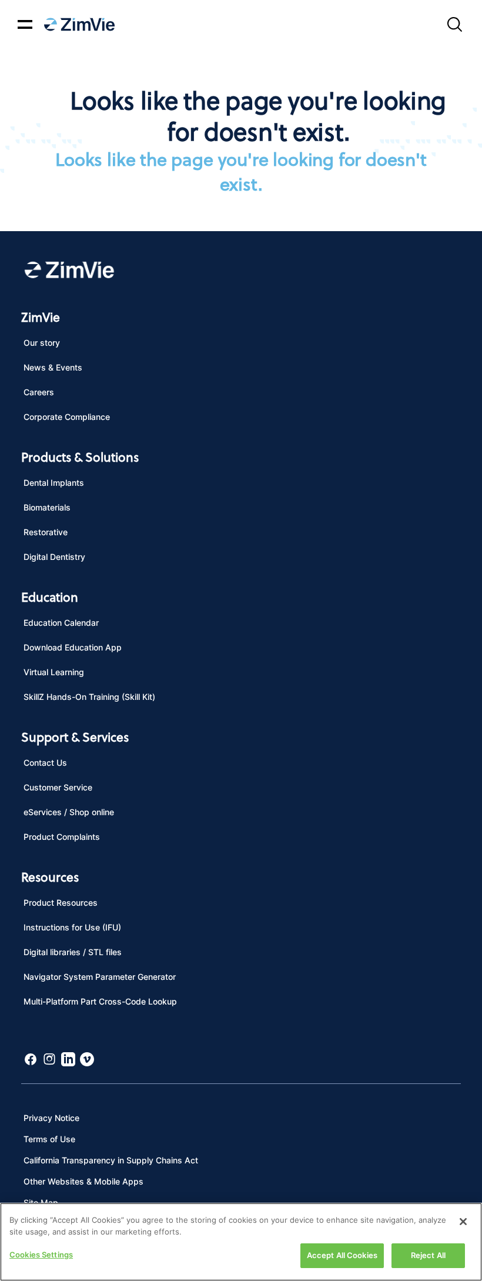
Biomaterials (47, 507)
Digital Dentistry (54, 557)
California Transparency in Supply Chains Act (111, 1160)
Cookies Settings (41, 1254)
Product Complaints (62, 837)
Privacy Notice (51, 1118)
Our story (42, 343)
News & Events (53, 367)
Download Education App (73, 647)
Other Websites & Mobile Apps (83, 1181)
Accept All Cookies (342, 1255)
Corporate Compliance (67, 417)
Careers (39, 392)
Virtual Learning (54, 672)
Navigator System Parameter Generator (100, 977)
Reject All (428, 1255)
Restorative (46, 532)
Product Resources (61, 903)
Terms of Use (49, 1139)
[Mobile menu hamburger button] (25, 24)
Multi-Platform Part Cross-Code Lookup (100, 1001)
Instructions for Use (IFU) (72, 927)
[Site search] (454, 24)
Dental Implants (54, 483)
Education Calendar (61, 623)
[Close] (463, 1222)
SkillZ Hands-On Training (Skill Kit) (89, 697)
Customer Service (58, 787)
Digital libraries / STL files (73, 952)
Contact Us (45, 763)
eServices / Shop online (69, 812)
